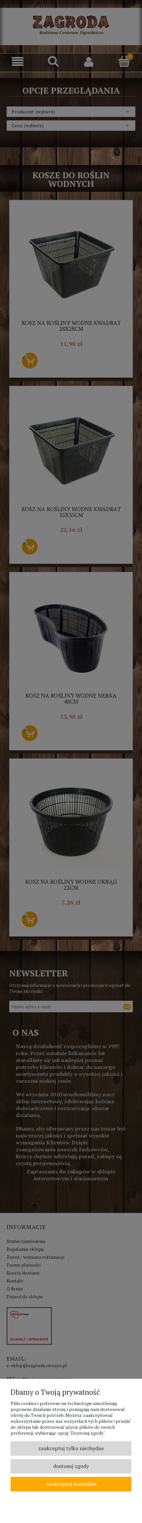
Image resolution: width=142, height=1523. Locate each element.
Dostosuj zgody (71, 1466)
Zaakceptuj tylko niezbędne (71, 1448)
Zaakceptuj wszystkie (71, 1483)
